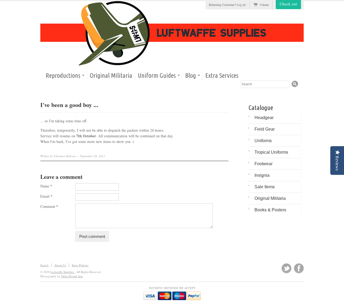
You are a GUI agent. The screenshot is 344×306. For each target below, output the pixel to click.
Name (46, 186)
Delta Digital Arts (72, 276)
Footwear (264, 163)
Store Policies (80, 265)
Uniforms (263, 140)
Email (46, 196)
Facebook (299, 268)
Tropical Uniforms (271, 152)
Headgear (264, 117)
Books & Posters (270, 210)
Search (44, 265)
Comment (49, 206)
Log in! (241, 4)
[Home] (172, 33)
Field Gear (265, 129)
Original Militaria (111, 75)
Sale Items (265, 187)
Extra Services (221, 75)
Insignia (262, 175)
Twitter (286, 268)
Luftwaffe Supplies (63, 272)
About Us (60, 265)
